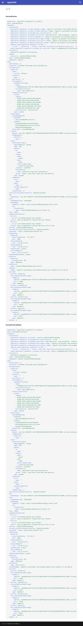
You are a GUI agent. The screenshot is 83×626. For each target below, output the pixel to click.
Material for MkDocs (14, 623)
